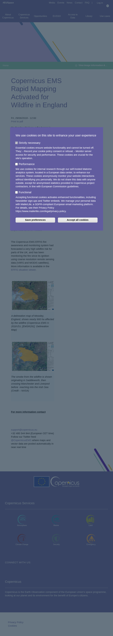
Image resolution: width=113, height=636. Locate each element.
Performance (27, 164)
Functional (25, 192)
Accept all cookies (77, 220)
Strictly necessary (29, 142)
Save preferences (35, 220)
